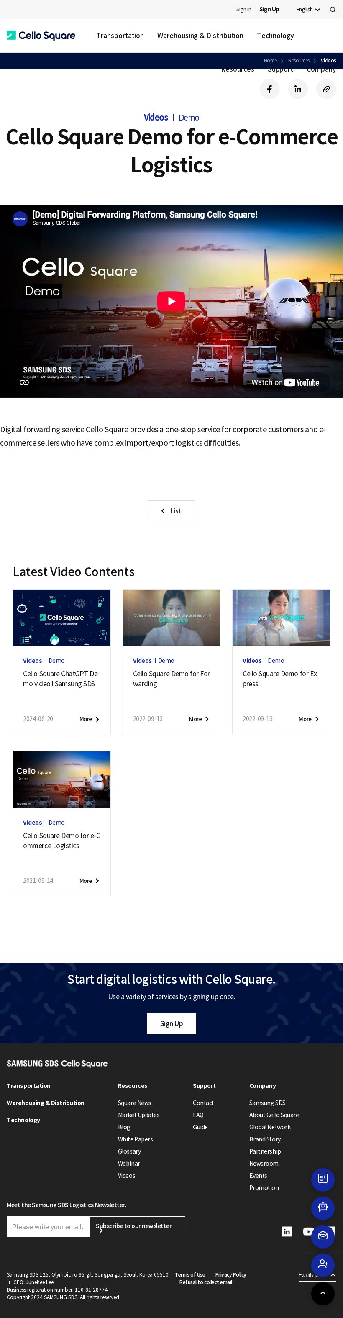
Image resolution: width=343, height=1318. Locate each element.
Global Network (269, 1127)
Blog (124, 1127)
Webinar (129, 1163)
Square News (134, 1103)
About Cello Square (274, 1115)
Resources (237, 69)
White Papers (135, 1139)
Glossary (129, 1151)
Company (321, 69)
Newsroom (264, 1163)
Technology (275, 35)
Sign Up (171, 1023)
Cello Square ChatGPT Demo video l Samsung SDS (60, 678)
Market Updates (138, 1115)
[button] (41, 36)
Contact (203, 1103)
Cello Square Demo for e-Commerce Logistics (61, 840)
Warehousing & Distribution (200, 35)
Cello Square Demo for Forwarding (171, 678)
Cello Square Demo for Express (280, 678)
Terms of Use (189, 1275)
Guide (200, 1127)
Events (258, 1176)
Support (280, 69)
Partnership (265, 1151)
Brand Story (265, 1139)
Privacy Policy (230, 1275)
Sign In (243, 9)
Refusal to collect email (205, 1282)
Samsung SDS (267, 1103)
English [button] (305, 9)
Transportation (120, 35)
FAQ (198, 1115)
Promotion (264, 1188)
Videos (126, 1176)
